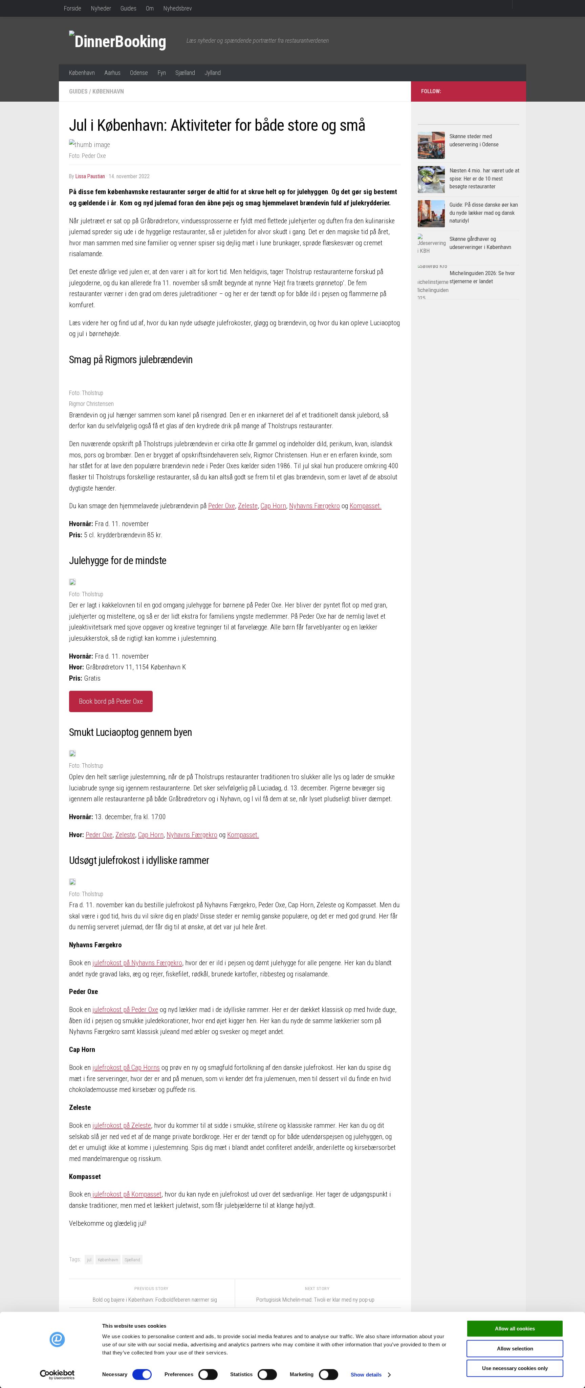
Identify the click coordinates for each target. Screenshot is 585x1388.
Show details (366, 1374)
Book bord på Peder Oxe (111, 701)
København (82, 72)
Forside (72, 8)
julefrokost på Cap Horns (126, 1067)
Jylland (212, 72)
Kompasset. (366, 506)
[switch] (208, 1374)
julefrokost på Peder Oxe (125, 1010)
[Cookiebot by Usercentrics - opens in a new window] (57, 1375)
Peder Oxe (221, 506)
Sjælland (185, 72)
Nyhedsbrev (177, 8)
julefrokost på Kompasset (126, 1194)
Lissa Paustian (90, 176)
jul (89, 1259)
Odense (139, 72)
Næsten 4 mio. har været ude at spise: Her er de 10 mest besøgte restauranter (484, 178)
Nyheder (101, 8)
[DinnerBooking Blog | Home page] (124, 40)
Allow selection (515, 1348)
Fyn (161, 72)
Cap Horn (273, 506)
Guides (128, 8)
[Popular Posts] (443, 122)
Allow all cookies (515, 1328)
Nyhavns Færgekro (314, 506)
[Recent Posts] (494, 122)
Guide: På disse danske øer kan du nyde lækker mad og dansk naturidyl (484, 212)
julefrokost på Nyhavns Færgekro (137, 963)
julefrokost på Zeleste (121, 1125)
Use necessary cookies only (515, 1368)
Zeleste (248, 506)
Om (150, 8)
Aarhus (112, 72)
